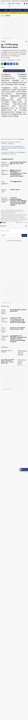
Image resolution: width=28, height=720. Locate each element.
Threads (19, 148)
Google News (4, 149)
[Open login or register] (27, 3)
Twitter (21, 146)
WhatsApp (10, 143)
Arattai (23, 148)
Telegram (14, 148)
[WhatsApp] (2, 64)
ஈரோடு (3, 41)
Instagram (3, 148)
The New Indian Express (6, 1)
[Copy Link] (17, 64)
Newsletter (21, 139)
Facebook (16, 146)
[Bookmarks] (24, 3)
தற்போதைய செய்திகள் (15, 10)
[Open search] (3, 3)
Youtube (9, 148)
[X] (5, 64)
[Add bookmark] (26, 41)
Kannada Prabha (15, 1)
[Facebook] (8, 64)
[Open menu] (1, 3)
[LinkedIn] (11, 64)
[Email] (14, 64)
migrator (3, 67)
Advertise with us (7, 38)
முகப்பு (6, 10)
